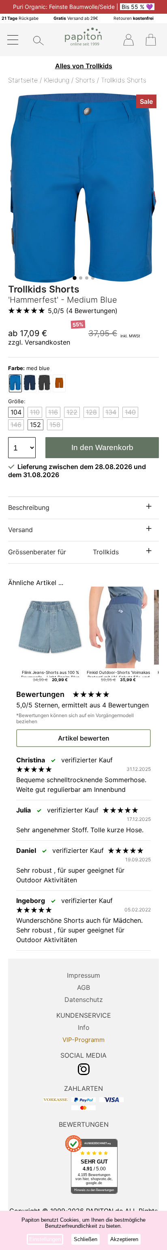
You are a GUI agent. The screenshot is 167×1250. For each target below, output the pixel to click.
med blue (29, 368)
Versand (20, 530)
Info (84, 1027)
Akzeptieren (124, 1239)
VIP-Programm (83, 1040)
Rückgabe (20, 18)
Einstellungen (45, 1239)
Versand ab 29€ (76, 18)
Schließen (85, 1239)
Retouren (133, 18)
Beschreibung (28, 507)
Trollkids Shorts (123, 80)
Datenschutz (83, 999)
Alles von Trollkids (83, 66)
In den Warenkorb (102, 447)
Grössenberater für (63, 552)
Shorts (85, 80)
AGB (83, 987)
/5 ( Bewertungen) (83, 311)
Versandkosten (47, 342)
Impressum (83, 975)
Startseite (23, 80)
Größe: (17, 401)
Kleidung (56, 80)
